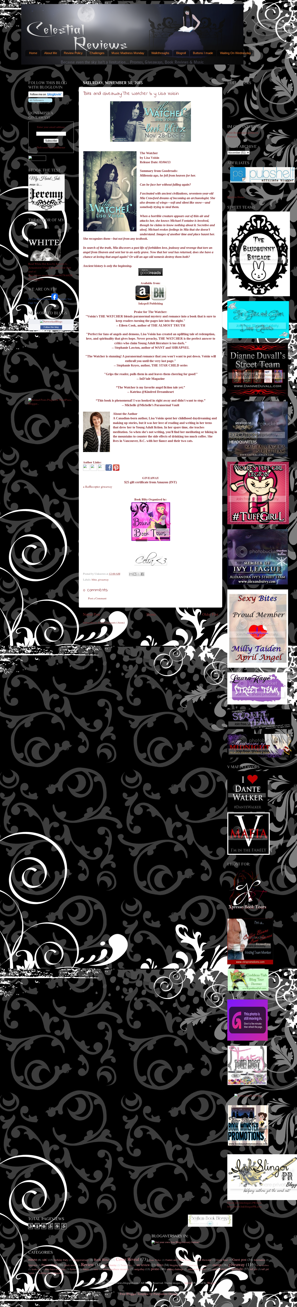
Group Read (222, 1259)
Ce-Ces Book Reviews (39, 299)
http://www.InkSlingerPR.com (244, 1206)
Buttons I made (203, 53)
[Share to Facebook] (142, 574)
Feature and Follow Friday (178, 1259)
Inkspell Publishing (150, 303)
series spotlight (219, 1269)
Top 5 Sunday (110, 1265)
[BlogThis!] (135, 574)
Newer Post (91, 614)
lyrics (73, 1269)
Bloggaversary (81, 1260)
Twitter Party (126, 1265)
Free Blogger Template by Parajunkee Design (148, 1294)
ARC (44, 1260)
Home (33, 53)
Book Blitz (101, 1259)
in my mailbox (262, 1265)
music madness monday (116, 1269)
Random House (235, 197)
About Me (50, 53)
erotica (206, 1265)
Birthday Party (61, 1259)
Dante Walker (155, 1260)
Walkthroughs (160, 53)
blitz (94, 579)
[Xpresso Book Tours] (248, 909)
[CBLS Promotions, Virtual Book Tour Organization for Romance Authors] (250, 963)
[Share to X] (139, 574)
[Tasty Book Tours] (247, 1084)
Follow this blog (51, 327)
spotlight (237, 1269)
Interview (32, 1265)
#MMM (32, 1260)
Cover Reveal (127, 1259)
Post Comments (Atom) (111, 622)
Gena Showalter (204, 1259)
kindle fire (36, 1269)
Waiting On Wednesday (235, 53)
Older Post (210, 614)
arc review (143, 1265)
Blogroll (181, 53)
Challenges (97, 53)
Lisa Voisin (151, 157)
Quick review (70, 1265)
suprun (188, 1283)
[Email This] (131, 574)
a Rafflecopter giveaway (97, 487)
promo (155, 1269)
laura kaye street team (55, 1269)
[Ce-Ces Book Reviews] (54, 299)
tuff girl (253, 1269)
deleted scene (193, 1265)
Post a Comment (97, 598)
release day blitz (197, 1269)
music (95, 1269)
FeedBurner (58, 147)
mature (86, 1269)
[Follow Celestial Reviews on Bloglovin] (45, 96)
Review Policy (73, 53)
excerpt (217, 1265)
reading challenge (175, 1269)
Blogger (211, 1283)
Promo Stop (49, 1265)
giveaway (103, 579)
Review (87, 1264)
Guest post (239, 1259)
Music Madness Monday (128, 53)
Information (259, 1259)
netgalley (139, 1269)
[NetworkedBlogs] (51, 321)
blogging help (176, 1265)
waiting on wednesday (50, 1273)
